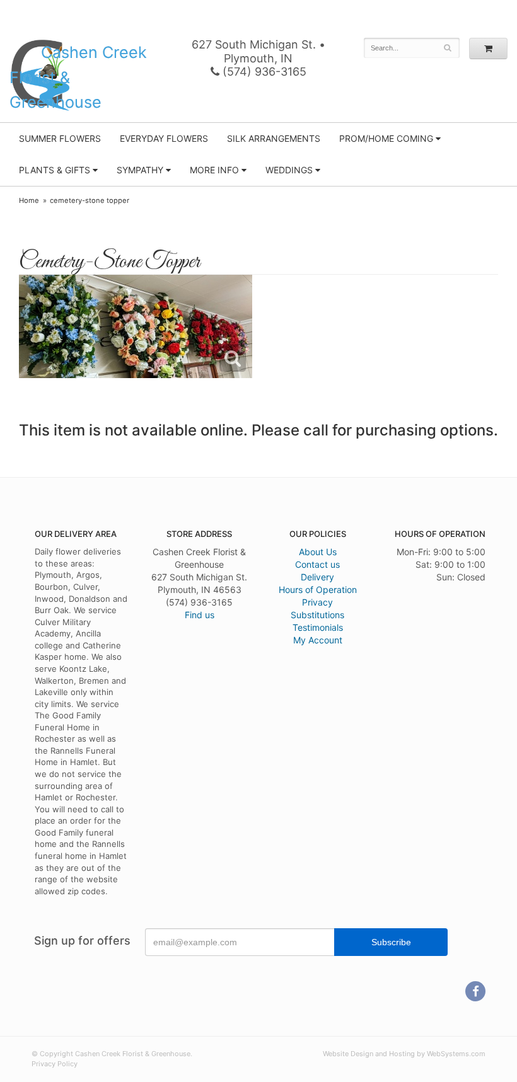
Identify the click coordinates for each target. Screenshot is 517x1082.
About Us (318, 551)
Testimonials (318, 627)
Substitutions (317, 614)
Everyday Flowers (164, 138)
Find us (199, 614)
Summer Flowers (60, 138)
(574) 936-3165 (262, 71)
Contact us (317, 564)
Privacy (317, 602)
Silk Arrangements (273, 138)
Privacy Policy (55, 1063)
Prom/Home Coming (386, 138)
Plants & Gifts (54, 169)
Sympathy (140, 169)
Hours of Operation (318, 589)
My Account (317, 640)
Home (29, 200)
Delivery (317, 577)
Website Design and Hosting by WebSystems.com (404, 1053)
